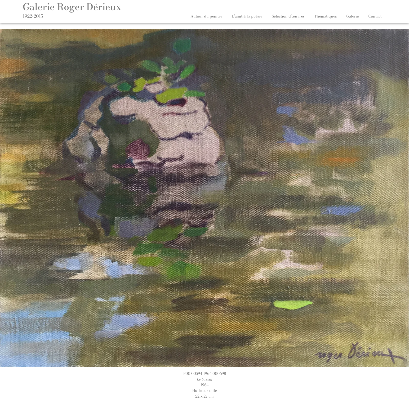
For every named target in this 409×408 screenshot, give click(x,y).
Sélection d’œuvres (288, 16)
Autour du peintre (206, 16)
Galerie (352, 16)
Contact (375, 16)
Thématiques (325, 16)
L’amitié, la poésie (247, 16)
